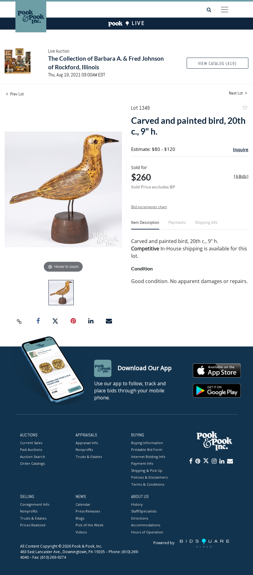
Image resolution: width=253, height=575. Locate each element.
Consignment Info (34, 504)
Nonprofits (84, 449)
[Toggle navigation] (224, 9)
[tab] (145, 225)
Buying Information (147, 442)
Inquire (240, 149)
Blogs (80, 518)
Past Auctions (31, 449)
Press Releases (88, 511)
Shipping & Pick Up (146, 470)
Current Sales (31, 442)
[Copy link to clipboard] (19, 321)
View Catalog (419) (217, 63)
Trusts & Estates (89, 456)
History (137, 504)
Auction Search (32, 456)
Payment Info (142, 463)
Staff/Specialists (143, 511)
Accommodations (145, 525)
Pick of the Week (89, 525)
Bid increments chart (149, 206)
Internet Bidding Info (148, 456)
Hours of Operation (147, 532)
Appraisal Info (87, 442)
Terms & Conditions (147, 484)
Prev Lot (16, 94)
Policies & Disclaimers (149, 477)
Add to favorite (244, 108)
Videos (81, 532)
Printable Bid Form (146, 449)
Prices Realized (32, 525)
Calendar (83, 504)
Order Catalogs (32, 463)
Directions (139, 518)
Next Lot (236, 93)
